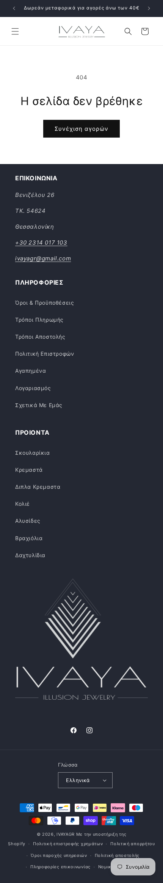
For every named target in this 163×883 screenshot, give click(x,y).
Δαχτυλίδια (30, 555)
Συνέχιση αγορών (81, 128)
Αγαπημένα (30, 370)
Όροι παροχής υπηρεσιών (59, 855)
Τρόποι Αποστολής (40, 336)
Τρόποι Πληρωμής (39, 319)
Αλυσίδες (28, 520)
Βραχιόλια (28, 538)
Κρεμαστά (29, 469)
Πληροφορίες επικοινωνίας (60, 866)
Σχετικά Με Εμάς (39, 405)
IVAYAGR (65, 834)
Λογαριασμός (33, 388)
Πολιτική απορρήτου (132, 843)
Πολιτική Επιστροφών (44, 353)
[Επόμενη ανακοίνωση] (149, 8)
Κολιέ (22, 503)
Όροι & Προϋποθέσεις (44, 302)
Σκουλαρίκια (32, 452)
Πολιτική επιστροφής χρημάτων (68, 843)
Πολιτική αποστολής (117, 855)
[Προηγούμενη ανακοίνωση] (14, 8)
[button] (15, 31)
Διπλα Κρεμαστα (37, 486)
